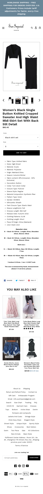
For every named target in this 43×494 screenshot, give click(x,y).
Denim (35, 409)
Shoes (9, 427)
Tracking (28, 402)
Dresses (33, 406)
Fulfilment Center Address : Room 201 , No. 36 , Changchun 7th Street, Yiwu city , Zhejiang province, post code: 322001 (21, 440)
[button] (29, 328)
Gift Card (12, 395)
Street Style (9, 423)
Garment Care (22, 406)
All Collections (33, 430)
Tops (7, 409)
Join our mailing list (21, 452)
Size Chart (18, 402)
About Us (16, 388)
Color (5, 133)
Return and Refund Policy (16, 392)
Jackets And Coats (15, 416)
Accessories (19, 427)
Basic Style (27, 434)
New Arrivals (16, 434)
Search (8, 402)
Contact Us (32, 392)
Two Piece (15, 430)
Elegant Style (29, 420)
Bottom (15, 409)
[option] (11, 100)
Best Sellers (31, 427)
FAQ (35, 402)
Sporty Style (34, 423)
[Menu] (3, 28)
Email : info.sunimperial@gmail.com (21, 399)
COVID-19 (10, 406)
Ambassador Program (26, 395)
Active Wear (25, 409)
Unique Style (21, 423)
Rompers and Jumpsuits (21, 413)
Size (4, 142)
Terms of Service (21, 445)
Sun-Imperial (24, 486)
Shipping (26, 388)
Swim (6, 430)
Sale (23, 430)
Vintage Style (30, 416)
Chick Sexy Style (14, 420)
